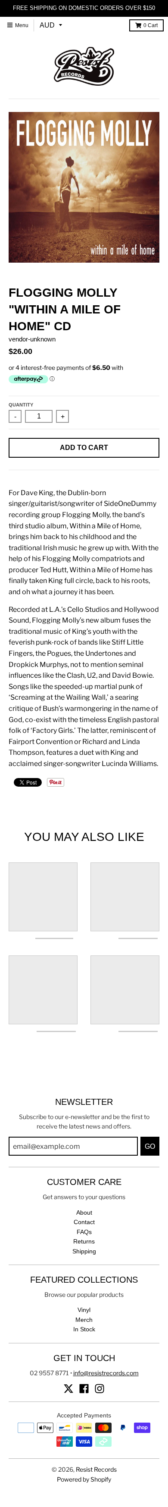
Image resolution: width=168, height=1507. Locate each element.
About (84, 1212)
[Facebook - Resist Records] (84, 1388)
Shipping (84, 1251)
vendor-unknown (32, 339)
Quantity (21, 404)
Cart (150, 25)
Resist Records (96, 1469)
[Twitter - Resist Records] (68, 1388)
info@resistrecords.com (106, 1373)
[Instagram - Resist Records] (99, 1388)
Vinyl (84, 1309)
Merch (84, 1319)
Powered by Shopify (84, 1479)
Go (150, 1146)
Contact (84, 1222)
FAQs (84, 1231)
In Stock (84, 1329)
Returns (84, 1241)
